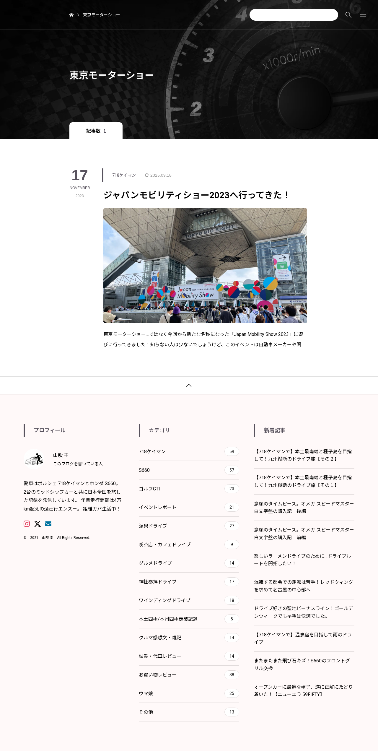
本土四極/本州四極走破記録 (186, 619)
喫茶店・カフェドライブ (186, 544)
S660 (186, 470)
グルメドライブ (186, 563)
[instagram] (27, 524)
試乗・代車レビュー (186, 656)
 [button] (189, 385)
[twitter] (37, 524)
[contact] (48, 524)
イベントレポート (186, 507)
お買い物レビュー (186, 675)
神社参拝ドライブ (186, 582)
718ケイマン (186, 451)
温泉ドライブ (186, 526)
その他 (186, 712)
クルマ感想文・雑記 (186, 638)
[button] (363, 14)
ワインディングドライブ (186, 600)
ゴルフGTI (186, 489)
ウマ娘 (186, 693)
